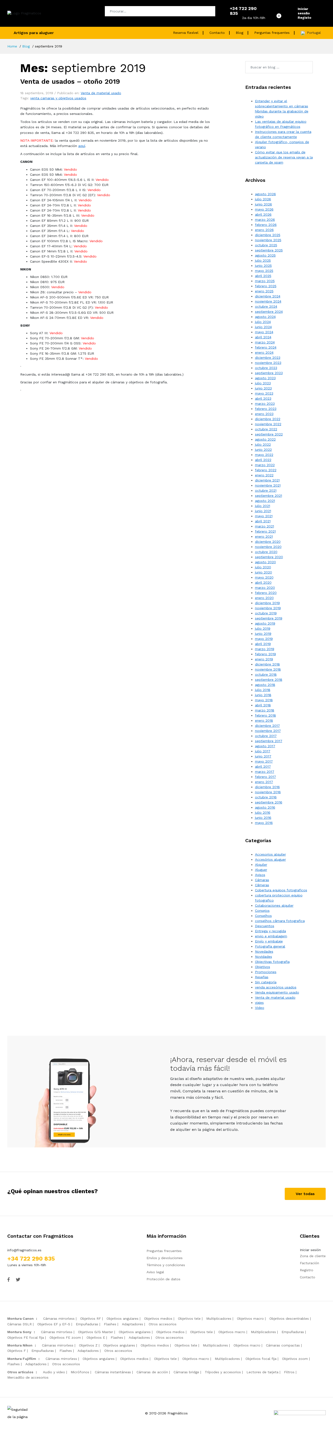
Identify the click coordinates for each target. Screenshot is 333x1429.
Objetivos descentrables (289, 1318)
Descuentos (264, 926)
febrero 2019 (265, 654)
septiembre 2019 (268, 618)
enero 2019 (264, 659)
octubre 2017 (266, 736)
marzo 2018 (264, 710)
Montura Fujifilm (21, 1359)
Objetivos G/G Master (95, 1332)
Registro (306, 1270)
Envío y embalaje (269, 941)
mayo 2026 (264, 209)
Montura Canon (20, 1318)
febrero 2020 (266, 593)
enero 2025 (264, 291)
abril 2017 (263, 766)
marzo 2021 (264, 526)
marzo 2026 (265, 219)
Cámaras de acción (152, 1372)
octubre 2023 (266, 368)
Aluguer (261, 870)
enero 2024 (264, 352)
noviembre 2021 (268, 485)
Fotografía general (270, 946)
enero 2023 (264, 414)
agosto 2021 (265, 501)
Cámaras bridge (186, 1372)
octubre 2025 (266, 245)
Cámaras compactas (283, 1345)
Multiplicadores (218, 1318)
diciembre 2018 (267, 664)
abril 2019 (263, 644)
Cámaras (262, 880)
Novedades (264, 951)
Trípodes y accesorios (223, 1372)
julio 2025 (263, 260)
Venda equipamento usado (277, 992)
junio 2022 (263, 450)
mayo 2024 (264, 332)
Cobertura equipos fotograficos (281, 890)
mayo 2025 (264, 271)
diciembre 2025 (267, 235)
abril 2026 (263, 214)
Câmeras (262, 885)
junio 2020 (263, 572)
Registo (304, 17)
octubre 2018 (266, 674)
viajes (259, 1003)
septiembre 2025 (269, 250)
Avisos (260, 875)
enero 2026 (264, 230)
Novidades (263, 957)
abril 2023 (263, 398)
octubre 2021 (265, 490)
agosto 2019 (265, 623)
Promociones (265, 972)
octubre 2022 (266, 429)
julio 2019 (262, 628)
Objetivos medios (158, 1318)
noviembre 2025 (268, 240)
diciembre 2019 (267, 603)
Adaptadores (132, 1324)
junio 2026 (263, 204)
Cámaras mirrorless (59, 1318)
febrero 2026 (266, 225)
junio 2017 (263, 756)
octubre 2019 (266, 613)
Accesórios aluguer (270, 859)
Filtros (289, 1372)
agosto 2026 (265, 194)
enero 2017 (264, 782)
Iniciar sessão (304, 11)
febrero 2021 (265, 531)
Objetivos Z (88, 1345)
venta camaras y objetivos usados (58, 98)
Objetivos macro (250, 1318)
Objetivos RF (90, 1318)
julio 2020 (263, 567)
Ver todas (305, 1193)
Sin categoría (265, 982)
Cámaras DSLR (19, 1324)
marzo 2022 (265, 465)
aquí (81, 146)
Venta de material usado (101, 93)
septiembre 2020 (269, 557)
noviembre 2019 (268, 608)
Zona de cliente (313, 1256)
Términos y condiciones (166, 1265)
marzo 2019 (264, 649)
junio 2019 (263, 634)
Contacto (217, 33)
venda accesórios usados (275, 987)
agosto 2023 (265, 378)
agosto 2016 (265, 807)
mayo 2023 (264, 393)
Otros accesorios (162, 1324)
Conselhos (263, 916)
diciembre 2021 (267, 480)
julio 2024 (263, 322)
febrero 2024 (265, 347)
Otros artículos (20, 1372)
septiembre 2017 (268, 741)
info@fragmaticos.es (24, 1250)
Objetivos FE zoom (65, 1337)
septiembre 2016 (268, 802)
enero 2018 (264, 720)
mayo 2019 (264, 639)
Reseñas (261, 977)
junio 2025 (263, 265)
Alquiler (261, 865)
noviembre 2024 (268, 301)
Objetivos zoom (295, 1359)
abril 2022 (263, 460)
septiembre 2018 (268, 680)
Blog (239, 33)
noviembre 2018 (268, 669)
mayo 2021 (264, 516)
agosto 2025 (265, 255)
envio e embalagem (271, 936)
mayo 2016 (264, 823)
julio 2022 (263, 444)
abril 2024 (263, 337)
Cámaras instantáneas (113, 1372)
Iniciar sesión (310, 1250)
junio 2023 (263, 388)
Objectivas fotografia (272, 962)
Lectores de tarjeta (262, 1372)
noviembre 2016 (268, 792)
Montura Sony (19, 1332)
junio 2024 (263, 327)
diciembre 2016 (267, 787)
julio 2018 (262, 690)
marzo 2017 (264, 772)
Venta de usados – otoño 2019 (70, 81)
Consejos (262, 911)
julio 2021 (262, 506)
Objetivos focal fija (260, 1359)
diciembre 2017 (267, 726)
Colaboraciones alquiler (274, 905)
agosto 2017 (265, 746)
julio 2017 (262, 751)
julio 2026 (263, 199)
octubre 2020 (266, 552)
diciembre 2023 (267, 358)
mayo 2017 (264, 761)
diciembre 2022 (267, 419)
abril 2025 (263, 276)
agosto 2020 (265, 562)
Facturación (309, 1263)
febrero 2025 (265, 286)
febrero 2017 (265, 777)
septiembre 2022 (269, 434)
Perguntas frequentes (272, 33)
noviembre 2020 (268, 547)
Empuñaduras (87, 1324)
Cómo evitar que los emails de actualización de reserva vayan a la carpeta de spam (284, 157)
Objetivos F (16, 1351)
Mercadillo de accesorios (28, 1377)
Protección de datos (163, 1279)
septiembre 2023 (269, 373)
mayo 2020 (264, 577)
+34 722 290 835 (31, 1258)
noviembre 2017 (268, 731)
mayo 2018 (264, 700)
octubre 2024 (266, 306)
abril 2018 (263, 705)
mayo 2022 (264, 455)
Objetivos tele (189, 1318)
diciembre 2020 (268, 542)
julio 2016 (262, 812)
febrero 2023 (265, 409)
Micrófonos (80, 1372)
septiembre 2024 (269, 311)
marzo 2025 (265, 281)
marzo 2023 (265, 404)
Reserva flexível (185, 33)
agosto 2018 (265, 685)
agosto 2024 (265, 317)
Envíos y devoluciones (165, 1258)
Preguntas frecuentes (164, 1251)
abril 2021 (263, 521)
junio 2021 (263, 511)
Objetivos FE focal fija (25, 1337)
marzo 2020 (265, 588)
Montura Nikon (19, 1345)
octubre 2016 (266, 797)
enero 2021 (264, 536)
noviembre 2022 (268, 424)
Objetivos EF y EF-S (53, 1324)
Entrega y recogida (270, 931)
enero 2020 (264, 598)
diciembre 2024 (267, 296)
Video (259, 1008)
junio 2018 (263, 695)
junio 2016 (263, 818)
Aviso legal (155, 1272)
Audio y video (54, 1372)
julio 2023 (263, 383)
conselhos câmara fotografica (280, 921)
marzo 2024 (265, 342)
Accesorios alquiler (270, 854)
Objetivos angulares (122, 1318)
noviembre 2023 (268, 363)
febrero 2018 (265, 715)
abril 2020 (263, 582)
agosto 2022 (265, 439)
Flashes (110, 1324)
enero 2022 (264, 475)
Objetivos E (96, 1337)
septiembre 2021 (268, 496)
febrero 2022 (265, 470)
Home (12, 46)
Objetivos (262, 967)
